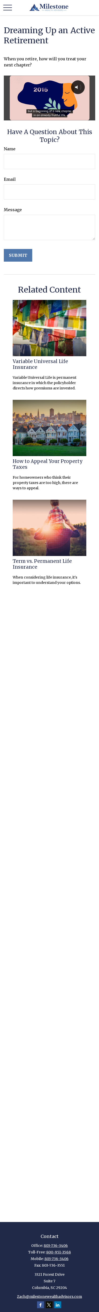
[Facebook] (40, 1304)
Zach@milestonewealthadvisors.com (49, 1296)
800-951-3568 (58, 1252)
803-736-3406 (56, 1245)
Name (9, 148)
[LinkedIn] (57, 1304)
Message (13, 209)
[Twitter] (49, 1304)
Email (10, 179)
